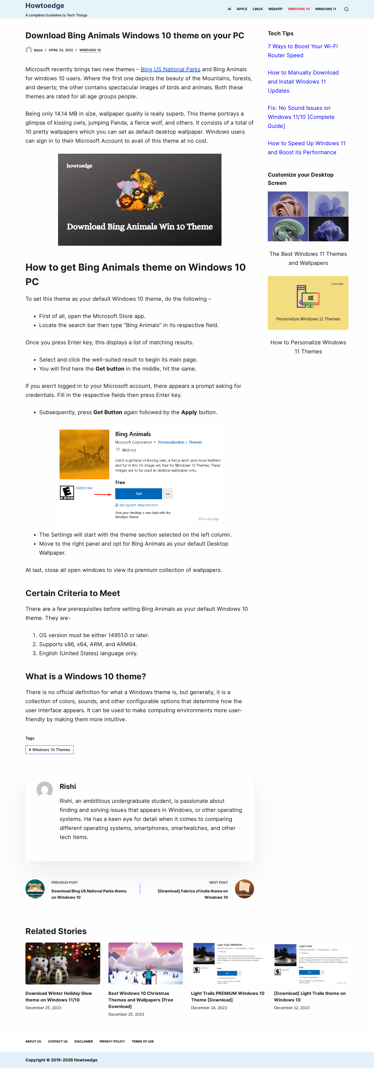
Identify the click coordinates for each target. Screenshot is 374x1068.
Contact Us (58, 1041)
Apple (242, 9)
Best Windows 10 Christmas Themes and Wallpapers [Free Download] (140, 999)
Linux (258, 9)
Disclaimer (83, 1041)
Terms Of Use (143, 1041)
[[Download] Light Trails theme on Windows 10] (311, 963)
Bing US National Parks (170, 69)
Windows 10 (299, 9)
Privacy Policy (112, 1041)
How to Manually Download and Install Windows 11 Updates (303, 81)
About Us (33, 1041)
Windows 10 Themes (49, 749)
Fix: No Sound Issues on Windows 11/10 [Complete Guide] (301, 117)
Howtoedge (44, 5)
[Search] (346, 9)
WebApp (275, 9)
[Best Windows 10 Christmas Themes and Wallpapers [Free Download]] (145, 963)
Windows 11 (325, 9)
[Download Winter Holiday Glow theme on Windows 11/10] (62, 963)
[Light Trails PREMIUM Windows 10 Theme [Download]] (228, 963)
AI (229, 9)
